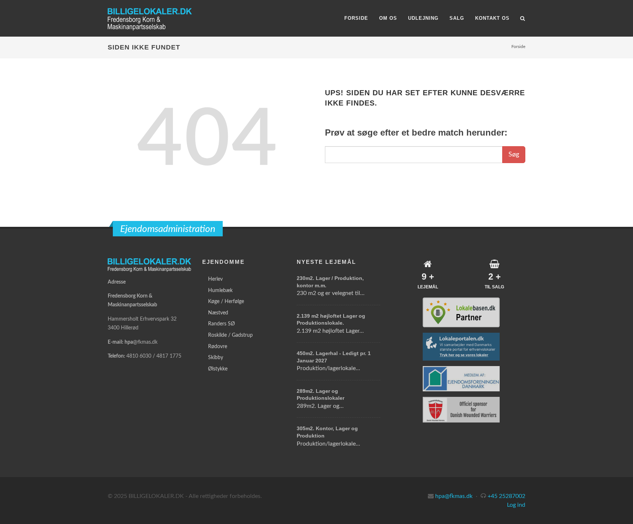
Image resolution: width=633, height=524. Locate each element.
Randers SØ (221, 323)
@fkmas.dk (145, 342)
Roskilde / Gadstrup (230, 335)
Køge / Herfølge (226, 301)
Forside (518, 46)
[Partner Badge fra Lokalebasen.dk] (461, 312)
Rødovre (217, 346)
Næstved (218, 312)
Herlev (215, 279)
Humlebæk (220, 290)
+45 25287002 (506, 496)
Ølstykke (217, 369)
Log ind (516, 505)
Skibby (215, 357)
